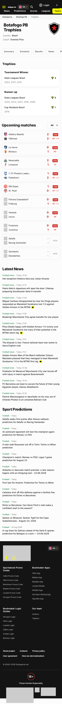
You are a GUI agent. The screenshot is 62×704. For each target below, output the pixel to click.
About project (9, 651)
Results (39, 51)
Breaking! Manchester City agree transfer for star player (30, 317)
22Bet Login (8, 629)
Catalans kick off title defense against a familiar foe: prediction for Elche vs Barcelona (28, 494)
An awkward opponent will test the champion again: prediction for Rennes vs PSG (28, 433)
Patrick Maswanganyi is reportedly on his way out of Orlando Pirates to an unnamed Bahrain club (28, 398)
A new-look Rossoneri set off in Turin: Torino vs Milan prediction (29, 446)
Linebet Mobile (38, 586)
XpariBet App (37, 599)
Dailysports (7, 17)
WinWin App (37, 590)
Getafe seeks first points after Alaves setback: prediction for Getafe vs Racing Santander (25, 420)
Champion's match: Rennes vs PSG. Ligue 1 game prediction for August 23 (27, 459)
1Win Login (7, 621)
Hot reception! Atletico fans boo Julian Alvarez (25, 278)
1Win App (36, 573)
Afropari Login (9, 617)
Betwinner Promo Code (13, 584)
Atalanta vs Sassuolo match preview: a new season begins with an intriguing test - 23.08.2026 (28, 471)
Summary (9, 51)
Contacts (24, 651)
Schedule (24, 51)
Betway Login (9, 638)
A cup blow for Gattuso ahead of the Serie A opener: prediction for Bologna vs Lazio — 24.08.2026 (28, 532)
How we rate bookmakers (33, 656)
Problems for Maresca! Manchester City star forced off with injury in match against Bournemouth (29, 372)
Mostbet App (37, 582)
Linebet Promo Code (11, 593)
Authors (35, 614)
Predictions (20, 11)
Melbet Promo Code (11, 589)
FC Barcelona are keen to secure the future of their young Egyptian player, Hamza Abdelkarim (30, 385)
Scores (33, 11)
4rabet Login (8, 634)
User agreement (10, 656)
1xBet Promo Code (11, 576)
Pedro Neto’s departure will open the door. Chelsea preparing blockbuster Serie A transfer (28, 290)
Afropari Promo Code (12, 597)
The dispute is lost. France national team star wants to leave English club (29, 344)
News (7, 11)
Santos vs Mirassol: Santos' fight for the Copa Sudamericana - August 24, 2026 (25, 519)
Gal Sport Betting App (41, 594)
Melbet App (37, 577)
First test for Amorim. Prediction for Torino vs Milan (28, 482)
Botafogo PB (21, 17)
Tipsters (35, 618)
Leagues (46, 11)
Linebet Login (8, 625)
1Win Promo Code (10, 580)
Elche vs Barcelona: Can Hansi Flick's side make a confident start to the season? (27, 506)
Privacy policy (38, 651)
